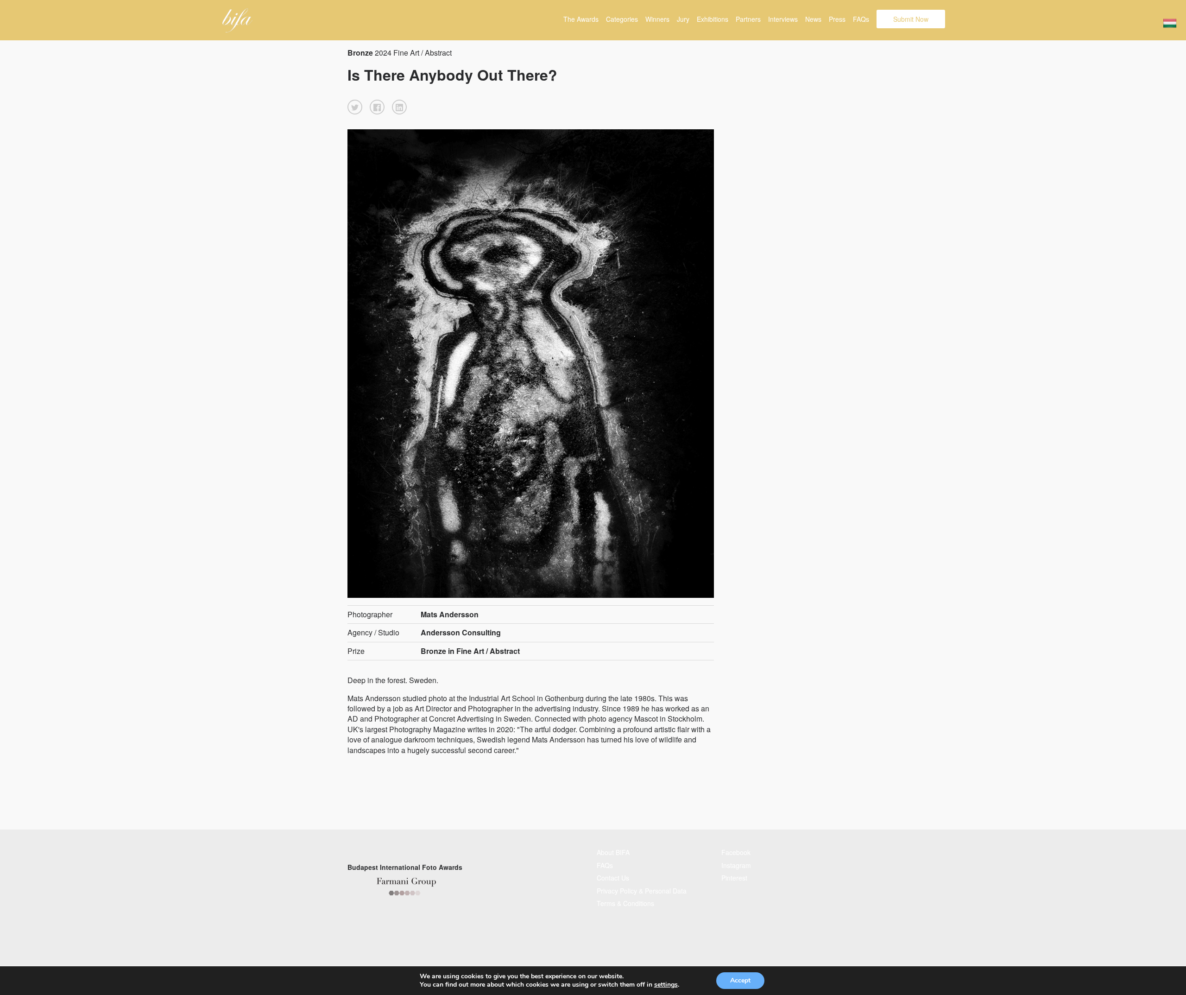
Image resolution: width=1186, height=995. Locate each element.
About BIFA (613, 852)
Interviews (783, 19)
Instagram (736, 865)
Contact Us (613, 877)
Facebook (736, 852)
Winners (657, 19)
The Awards (581, 19)
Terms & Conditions (625, 903)
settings (666, 985)
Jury (683, 19)
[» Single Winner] (237, 20)
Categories (622, 19)
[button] (354, 107)
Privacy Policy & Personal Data (642, 890)
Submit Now (910, 19)
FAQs (861, 19)
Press (837, 19)
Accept (740, 980)
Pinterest (734, 877)
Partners (748, 19)
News (813, 19)
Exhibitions (712, 19)
